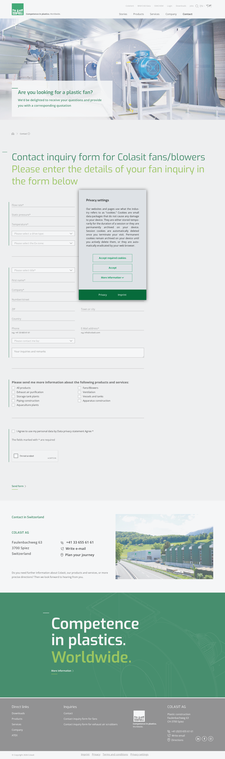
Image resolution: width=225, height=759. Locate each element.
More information (111, 277)
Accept (112, 267)
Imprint (122, 294)
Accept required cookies (112, 258)
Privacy (103, 294)
